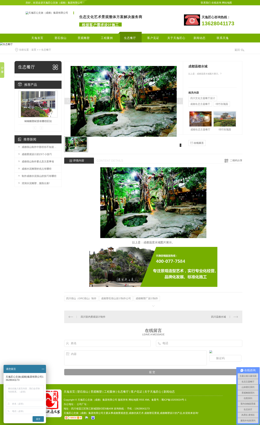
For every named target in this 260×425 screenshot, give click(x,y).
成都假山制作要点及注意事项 (38, 161)
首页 (33, 49)
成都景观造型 (120, 413)
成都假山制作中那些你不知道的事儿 (40, 147)
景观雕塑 (84, 37)
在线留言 (198, 142)
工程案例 (107, 37)
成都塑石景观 (151, 413)
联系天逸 (223, 37)
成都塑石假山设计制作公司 (116, 298)
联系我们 (206, 2)
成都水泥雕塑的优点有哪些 (36, 168)
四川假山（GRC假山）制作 (81, 298)
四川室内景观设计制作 (93, 316)
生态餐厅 (130, 37)
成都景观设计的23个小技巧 (37, 154)
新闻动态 (199, 37)
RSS (141, 399)
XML (147, 399)
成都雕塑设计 (167, 413)
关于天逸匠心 (176, 37)
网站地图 (227, 2)
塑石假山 (60, 37)
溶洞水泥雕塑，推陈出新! (36, 183)
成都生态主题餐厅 (200, 104)
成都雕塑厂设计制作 (147, 298)
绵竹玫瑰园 (222, 104)
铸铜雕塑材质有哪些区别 (38, 121)
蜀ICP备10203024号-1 (173, 399)
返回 (237, 49)
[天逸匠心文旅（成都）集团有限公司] (47, 12)
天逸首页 (37, 37)
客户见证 (153, 37)
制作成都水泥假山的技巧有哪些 (39, 176)
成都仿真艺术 (136, 413)
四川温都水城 (218, 316)
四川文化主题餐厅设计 (202, 98)
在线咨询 (216, 2)
